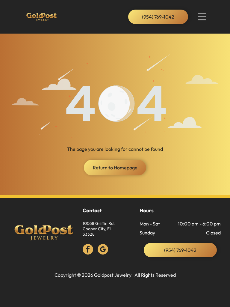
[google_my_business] (103, 250)
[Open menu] (202, 16)
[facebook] (88, 250)
